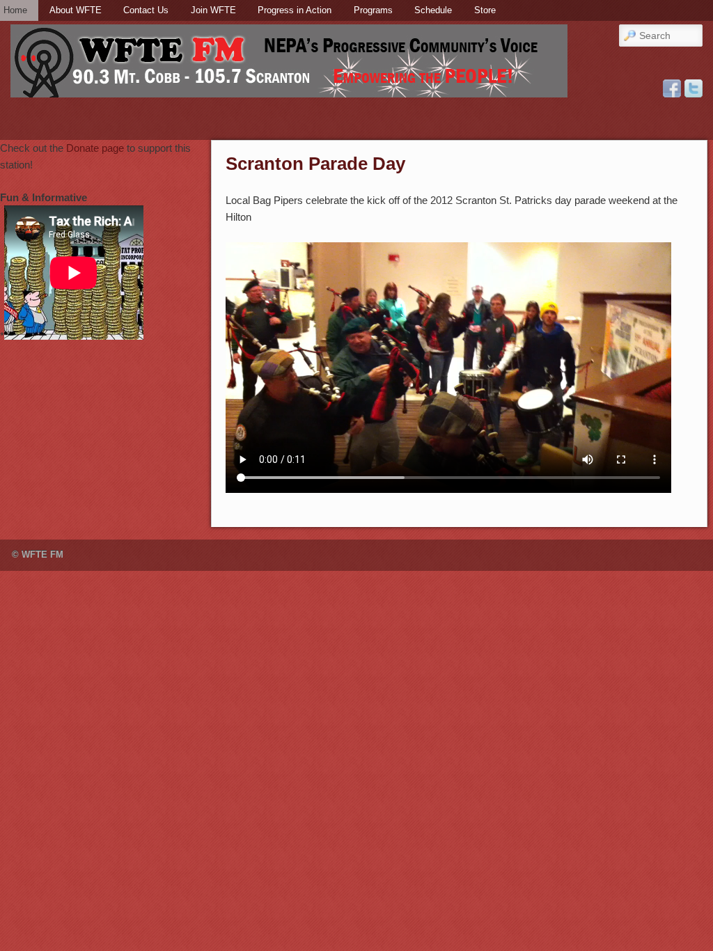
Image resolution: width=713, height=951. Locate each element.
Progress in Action (294, 10)
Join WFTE (213, 10)
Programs (373, 10)
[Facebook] (672, 88)
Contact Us (146, 10)
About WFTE (75, 10)
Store (485, 10)
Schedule (433, 10)
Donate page (95, 148)
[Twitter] (693, 88)
